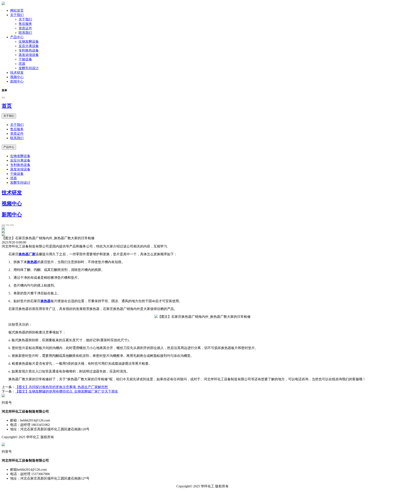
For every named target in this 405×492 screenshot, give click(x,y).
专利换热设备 (29, 50)
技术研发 (17, 72)
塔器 (22, 63)
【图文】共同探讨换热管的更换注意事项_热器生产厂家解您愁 (61, 387)
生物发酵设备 (29, 41)
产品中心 (17, 37)
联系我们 (25, 32)
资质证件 (25, 28)
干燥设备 (25, 59)
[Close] (3, 97)
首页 (7, 106)
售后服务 (25, 24)
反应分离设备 (29, 46)
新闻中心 (17, 81)
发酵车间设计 (29, 68)
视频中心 (17, 77)
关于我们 (17, 15)
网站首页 (17, 10)
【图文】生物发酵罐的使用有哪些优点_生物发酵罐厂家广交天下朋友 (66, 391)
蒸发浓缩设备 (29, 55)
